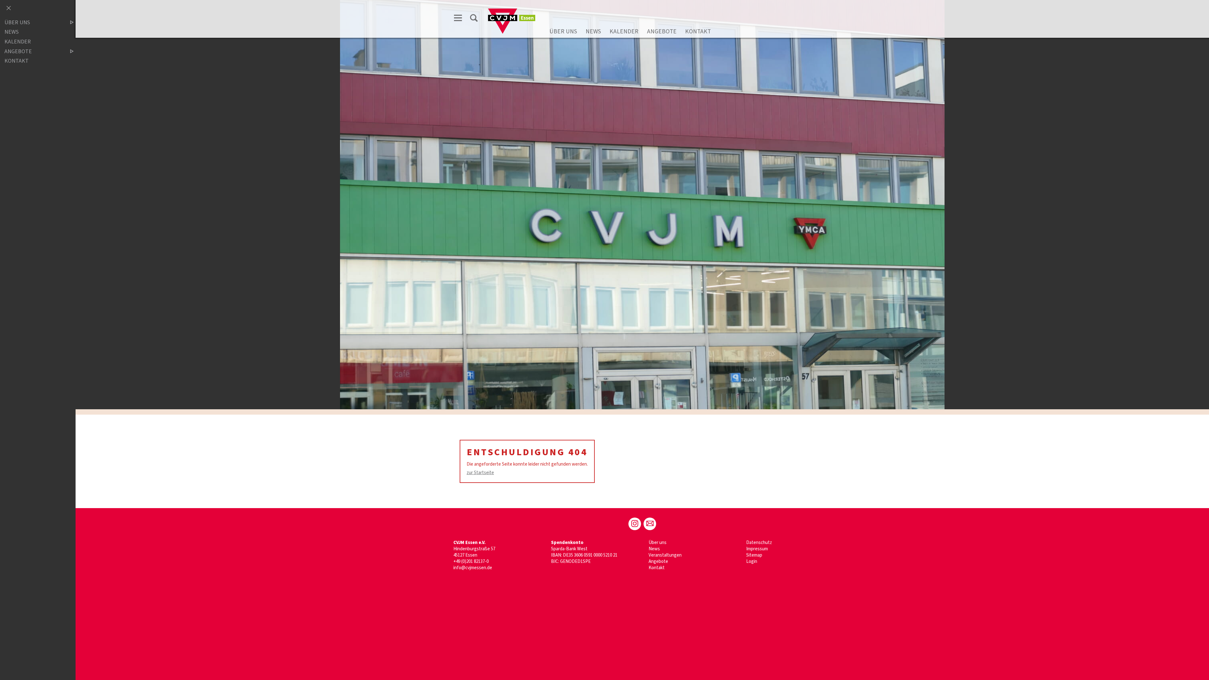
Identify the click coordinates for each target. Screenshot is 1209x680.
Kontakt (698, 31)
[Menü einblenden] (458, 18)
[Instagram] (634, 524)
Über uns (563, 31)
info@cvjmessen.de (472, 567)
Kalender (624, 31)
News (593, 31)
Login (751, 561)
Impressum (757, 549)
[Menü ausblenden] (8, 8)
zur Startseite (480, 472)
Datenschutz (759, 542)
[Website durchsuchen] (474, 18)
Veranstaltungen (665, 555)
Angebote (662, 31)
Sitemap (754, 555)
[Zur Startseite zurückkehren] (511, 11)
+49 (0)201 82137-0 (471, 561)
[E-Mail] (650, 524)
